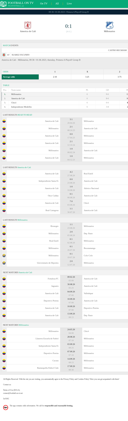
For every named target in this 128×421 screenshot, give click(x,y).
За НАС (6, 399)
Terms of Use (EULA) (11, 390)
